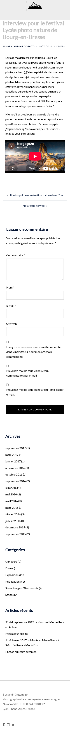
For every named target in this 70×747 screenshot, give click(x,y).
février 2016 (13, 514)
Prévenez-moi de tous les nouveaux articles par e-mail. (35, 392)
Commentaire (15, 255)
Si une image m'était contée (21, 588)
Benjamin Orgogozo (21, 46)
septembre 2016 (15, 481)
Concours (11, 561)
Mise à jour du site (16, 633)
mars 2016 (11, 507)
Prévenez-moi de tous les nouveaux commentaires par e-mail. (27, 373)
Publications (13, 581)
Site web (11, 323)
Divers (61, 46)
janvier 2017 (13, 461)
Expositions (12, 574)
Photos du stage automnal (21, 651)
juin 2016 (11, 487)
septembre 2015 (15, 534)
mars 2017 (11, 454)
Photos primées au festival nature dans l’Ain (36, 195)
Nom (10, 287)
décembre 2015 (15, 527)
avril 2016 (11, 501)
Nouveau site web (34, 205)
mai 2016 (11, 494)
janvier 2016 (13, 521)
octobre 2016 (13, 474)
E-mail (11, 305)
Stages (9, 594)
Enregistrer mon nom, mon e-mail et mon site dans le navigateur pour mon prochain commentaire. (33, 351)
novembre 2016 (15, 468)
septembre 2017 (15, 448)
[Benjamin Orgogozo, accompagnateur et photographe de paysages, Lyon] (35, 5)
